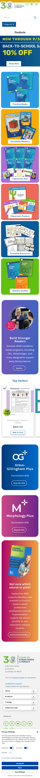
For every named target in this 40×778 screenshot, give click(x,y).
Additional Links (11, 708)
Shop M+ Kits (19, 530)
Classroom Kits (20, 179)
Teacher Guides (20, 291)
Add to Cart (18, 432)
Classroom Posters (20, 216)
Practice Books (20, 104)
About (7, 691)
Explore (19, 368)
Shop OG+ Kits (19, 483)
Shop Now (14, 63)
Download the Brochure (19, 635)
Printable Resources (20, 253)
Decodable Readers (20, 141)
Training (8, 702)
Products (8, 696)
